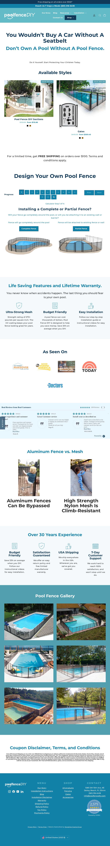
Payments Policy (42, 813)
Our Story (46, 13)
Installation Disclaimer (42, 797)
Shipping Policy (42, 804)
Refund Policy (42, 807)
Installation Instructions (42, 791)
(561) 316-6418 (68, 6)
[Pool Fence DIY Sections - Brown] (30, 126)
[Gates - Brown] (82, 138)
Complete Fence (28, 229)
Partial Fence (81, 229)
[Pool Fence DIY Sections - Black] (27, 126)
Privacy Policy (32, 827)
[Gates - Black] (80, 138)
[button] (102, 407)
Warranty (42, 800)
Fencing (68, 791)
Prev (89, 193)
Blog (55, 13)
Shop (69, 18)
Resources (65, 13)
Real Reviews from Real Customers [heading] (16, 407)
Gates (68, 794)
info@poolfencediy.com (94, 796)
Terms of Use (42, 827)
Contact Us (58, 18)
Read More (16, 429)
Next (99, 193)
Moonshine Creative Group (73, 827)
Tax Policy (41, 810)
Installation (79, 13)
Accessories (68, 797)
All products (68, 788)
